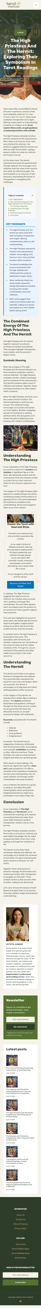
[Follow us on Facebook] (20, 1301)
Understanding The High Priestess (18, 210)
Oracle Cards (20, 1258)
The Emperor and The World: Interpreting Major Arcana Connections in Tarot (17, 1161)
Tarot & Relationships (20, 1253)
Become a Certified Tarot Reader (20, 584)
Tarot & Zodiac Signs (20, 1249)
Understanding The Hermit (20, 213)
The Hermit (20, 117)
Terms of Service (20, 1224)
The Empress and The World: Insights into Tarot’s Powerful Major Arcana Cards (20, 1138)
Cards (20, 32)
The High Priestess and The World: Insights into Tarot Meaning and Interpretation (19, 1115)
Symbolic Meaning (20, 206)
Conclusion (14, 215)
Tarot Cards (20, 1244)
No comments (32, 76)
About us (20, 1215)
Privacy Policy (21, 1228)
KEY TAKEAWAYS (16, 200)
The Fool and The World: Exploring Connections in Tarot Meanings (19, 1069)
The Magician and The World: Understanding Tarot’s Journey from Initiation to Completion (18, 1091)
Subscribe (20, 1282)
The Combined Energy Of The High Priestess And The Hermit (20, 203)
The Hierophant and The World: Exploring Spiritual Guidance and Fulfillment (19, 1185)
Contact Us (20, 1219)
